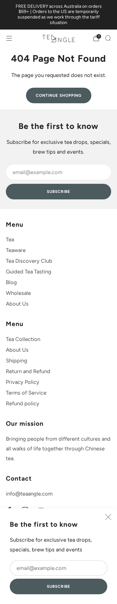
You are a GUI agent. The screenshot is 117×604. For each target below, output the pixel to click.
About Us (17, 303)
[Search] (108, 38)
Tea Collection (23, 339)
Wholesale (18, 293)
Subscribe (58, 586)
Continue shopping (59, 95)
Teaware (16, 250)
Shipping (16, 360)
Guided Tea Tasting (28, 271)
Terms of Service (26, 392)
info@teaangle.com (29, 493)
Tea (10, 239)
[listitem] (58, 15)
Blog (11, 282)
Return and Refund (28, 371)
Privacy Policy (22, 382)
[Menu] (9, 38)
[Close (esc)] (108, 517)
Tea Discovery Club (29, 261)
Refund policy (22, 403)
